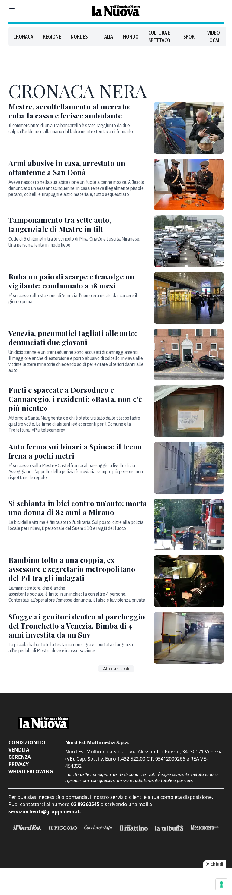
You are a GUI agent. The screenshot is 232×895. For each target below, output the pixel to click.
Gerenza (19, 757)
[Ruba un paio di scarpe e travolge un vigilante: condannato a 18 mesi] (189, 298)
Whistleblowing (30, 771)
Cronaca (23, 36)
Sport (190, 36)
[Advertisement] (116, 61)
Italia (106, 36)
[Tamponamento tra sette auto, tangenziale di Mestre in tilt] (189, 241)
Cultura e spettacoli (161, 36)
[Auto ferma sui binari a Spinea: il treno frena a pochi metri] (189, 468)
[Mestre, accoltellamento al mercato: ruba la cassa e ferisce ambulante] (189, 128)
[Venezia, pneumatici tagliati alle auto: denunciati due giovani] (189, 354)
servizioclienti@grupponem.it (44, 811)
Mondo (131, 36)
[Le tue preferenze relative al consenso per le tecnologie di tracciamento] (221, 884)
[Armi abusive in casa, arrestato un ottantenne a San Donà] (189, 184)
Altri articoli (116, 668)
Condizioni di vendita (27, 746)
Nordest (81, 36)
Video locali (214, 36)
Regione (52, 36)
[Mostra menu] (12, 8)
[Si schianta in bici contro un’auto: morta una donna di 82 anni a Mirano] (189, 524)
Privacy (18, 764)
